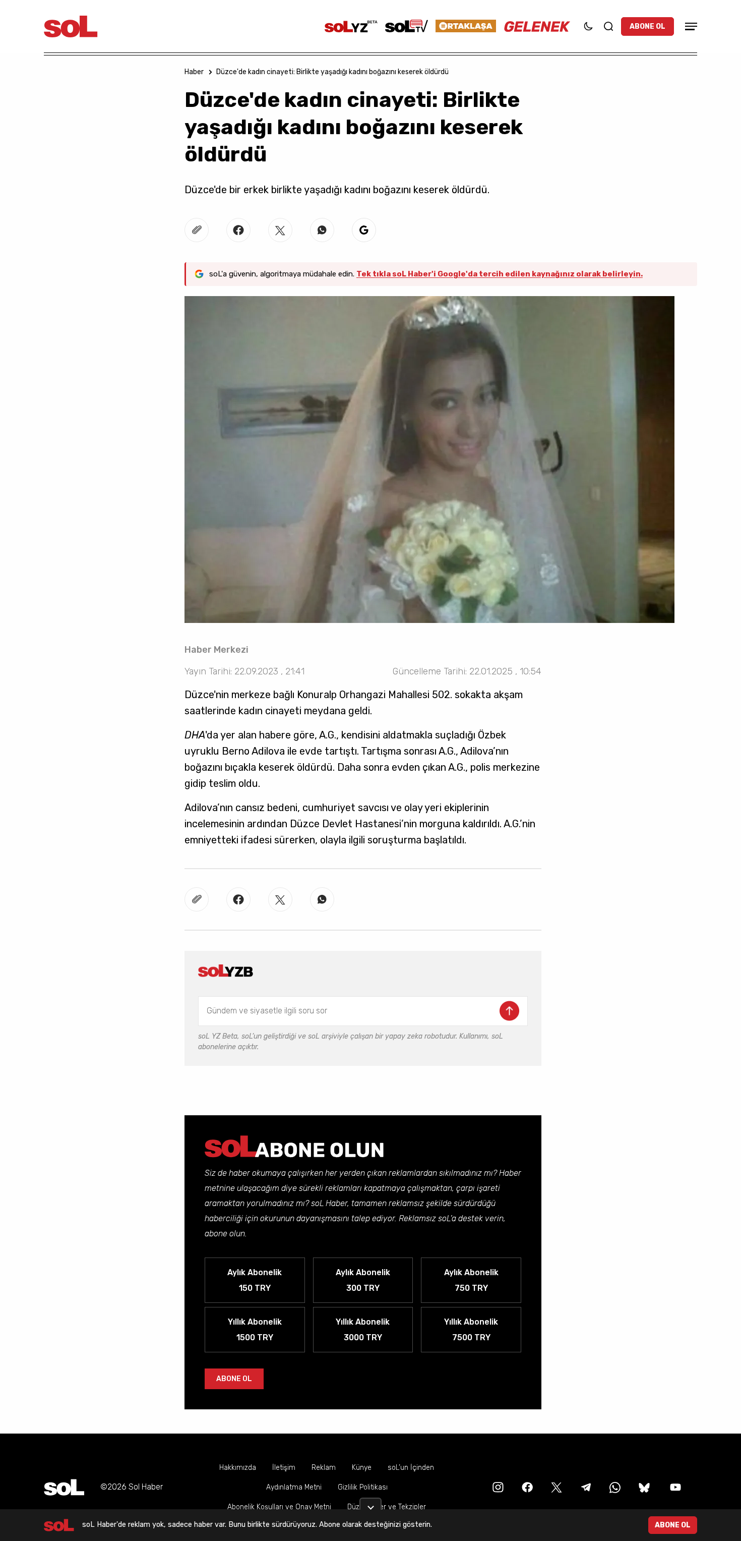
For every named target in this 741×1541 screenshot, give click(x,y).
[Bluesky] (644, 1487)
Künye (362, 1467)
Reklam (324, 1467)
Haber (194, 72)
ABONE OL (647, 26)
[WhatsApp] (614, 1487)
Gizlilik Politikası (363, 1487)
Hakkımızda (237, 1467)
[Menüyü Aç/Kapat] (689, 26)
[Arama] (608, 26)
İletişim (283, 1467)
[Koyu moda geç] (588, 26)
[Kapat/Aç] (370, 1504)
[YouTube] (674, 1487)
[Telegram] (584, 1487)
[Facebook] (526, 1487)
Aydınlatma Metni (294, 1487)
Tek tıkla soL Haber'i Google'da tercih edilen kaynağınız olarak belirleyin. (499, 273)
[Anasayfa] (64, 1487)
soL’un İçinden (411, 1467)
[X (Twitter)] (555, 1487)
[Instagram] (497, 1487)
